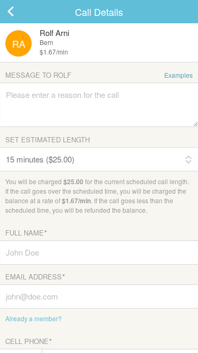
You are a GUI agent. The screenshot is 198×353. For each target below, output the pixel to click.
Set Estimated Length (47, 139)
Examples (178, 74)
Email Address (34, 276)
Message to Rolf (99, 75)
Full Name (25, 233)
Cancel (21, 11)
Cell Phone (28, 341)
